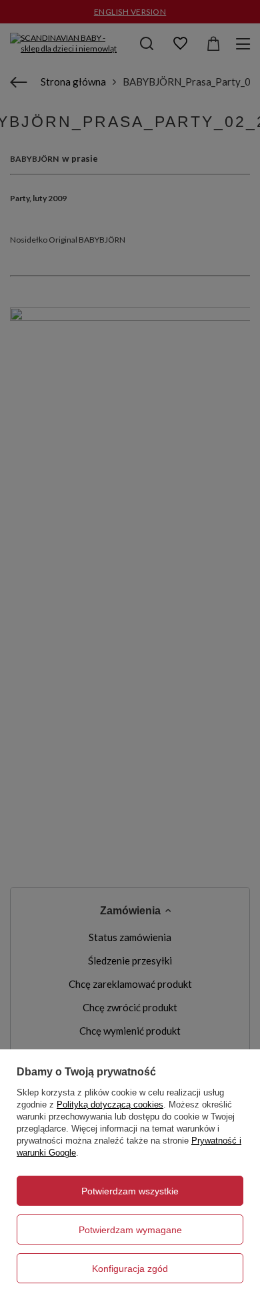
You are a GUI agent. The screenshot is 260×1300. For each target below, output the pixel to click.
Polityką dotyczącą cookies (110, 1104)
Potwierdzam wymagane (130, 1229)
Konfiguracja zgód (130, 1268)
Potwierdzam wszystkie (130, 1191)
